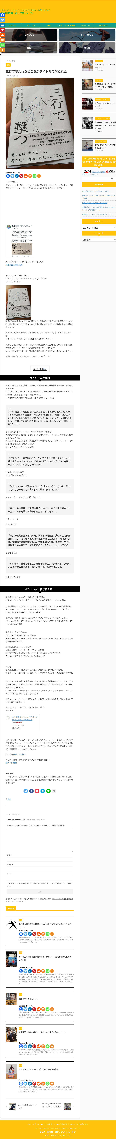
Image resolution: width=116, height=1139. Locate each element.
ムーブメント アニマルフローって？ (95, 191)
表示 (44, 369)
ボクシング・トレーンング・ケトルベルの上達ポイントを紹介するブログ (58, 1128)
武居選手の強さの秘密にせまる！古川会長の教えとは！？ (42, 1032)
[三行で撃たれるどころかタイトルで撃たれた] (42, 791)
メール (10, 865)
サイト (9, 874)
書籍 (48, 25)
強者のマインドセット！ (29, 999)
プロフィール (85, 25)
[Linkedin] (17, 176)
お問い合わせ (103, 25)
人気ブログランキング (90, 174)
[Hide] (1, 54)
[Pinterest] (21, 176)
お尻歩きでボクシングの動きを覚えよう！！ (98, 214)
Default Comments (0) (16, 819)
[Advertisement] (40, 208)
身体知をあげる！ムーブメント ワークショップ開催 (98, 197)
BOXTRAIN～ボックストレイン (17, 13)
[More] (39, 176)
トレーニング (30, 25)
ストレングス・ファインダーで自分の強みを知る (39, 1069)
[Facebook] (8, 176)
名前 (9, 855)
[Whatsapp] (34, 176)
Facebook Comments (36, 819)
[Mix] (30, 176)
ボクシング (12, 25)
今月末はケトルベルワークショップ (94, 203)
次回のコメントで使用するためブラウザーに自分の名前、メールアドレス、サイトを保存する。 (39, 884)
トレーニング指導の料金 (67, 25)
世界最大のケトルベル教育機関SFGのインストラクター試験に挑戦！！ (105, 125)
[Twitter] (12, 176)
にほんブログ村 (98, 172)
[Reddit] (26, 176)
